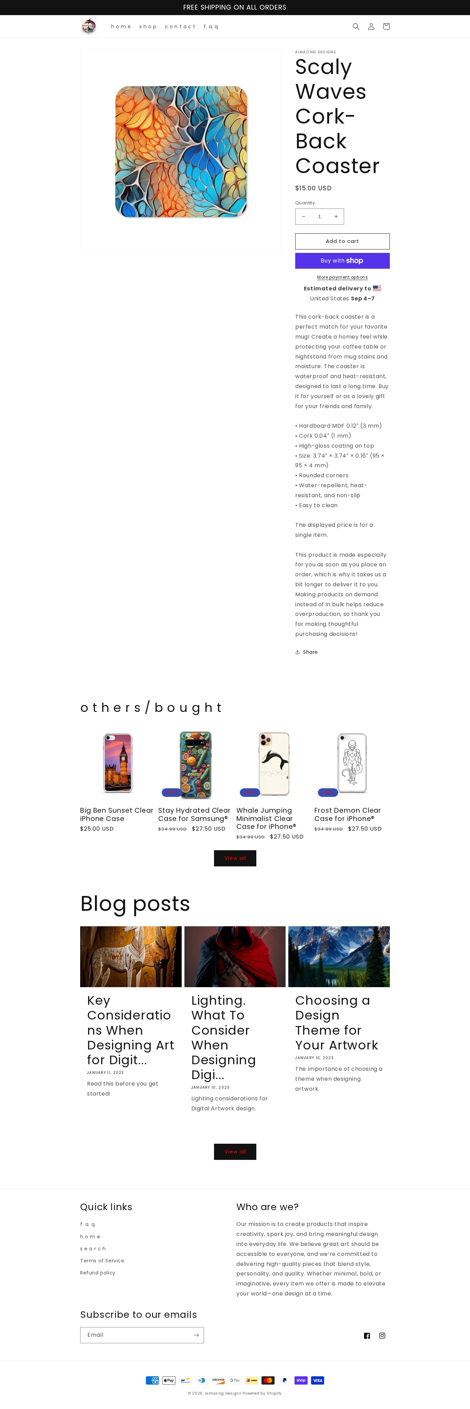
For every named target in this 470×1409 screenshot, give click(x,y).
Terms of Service (102, 1260)
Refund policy (98, 1272)
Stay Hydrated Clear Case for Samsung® (194, 815)
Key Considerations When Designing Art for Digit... (130, 1030)
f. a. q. (88, 1224)
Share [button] (310, 652)
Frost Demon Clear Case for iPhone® (347, 815)
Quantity (305, 203)
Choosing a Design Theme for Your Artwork (336, 1023)
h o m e (90, 1236)
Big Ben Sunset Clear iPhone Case (117, 815)
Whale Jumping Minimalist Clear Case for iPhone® (266, 819)
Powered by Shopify (262, 1393)
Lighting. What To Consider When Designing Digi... (223, 1037)
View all (235, 858)
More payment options (342, 277)
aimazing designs (223, 1393)
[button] (356, 26)
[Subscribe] (196, 1335)
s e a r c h (93, 1248)
